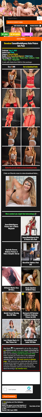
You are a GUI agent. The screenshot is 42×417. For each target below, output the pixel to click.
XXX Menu (21, 39)
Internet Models (13, 54)
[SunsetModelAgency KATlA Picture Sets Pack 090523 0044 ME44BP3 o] (30, 98)
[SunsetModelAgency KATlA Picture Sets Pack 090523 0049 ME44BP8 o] (30, 117)
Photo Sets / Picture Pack (20, 58)
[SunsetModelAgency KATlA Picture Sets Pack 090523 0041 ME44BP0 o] (30, 78)
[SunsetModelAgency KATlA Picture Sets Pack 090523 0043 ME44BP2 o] (11, 98)
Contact (4, 410)
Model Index (29, 56)
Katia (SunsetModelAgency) (15, 56)
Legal (11, 410)
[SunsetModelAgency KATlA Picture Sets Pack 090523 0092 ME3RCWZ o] (30, 155)
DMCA (15, 410)
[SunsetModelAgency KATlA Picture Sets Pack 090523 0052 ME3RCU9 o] (30, 136)
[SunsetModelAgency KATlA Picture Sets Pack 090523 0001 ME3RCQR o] (11, 78)
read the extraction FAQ (19, 352)
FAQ (8, 410)
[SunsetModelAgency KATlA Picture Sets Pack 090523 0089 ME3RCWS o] (11, 155)
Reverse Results (34, 25)
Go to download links (30, 67)
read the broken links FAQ (26, 354)
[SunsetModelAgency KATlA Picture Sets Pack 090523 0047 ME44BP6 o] (11, 117)
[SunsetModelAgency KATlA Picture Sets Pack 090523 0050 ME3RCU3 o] (11, 136)
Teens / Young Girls (13, 59)
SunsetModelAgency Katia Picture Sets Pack (25, 44)
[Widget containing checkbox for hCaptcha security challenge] (17, 389)
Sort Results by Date (19, 25)
